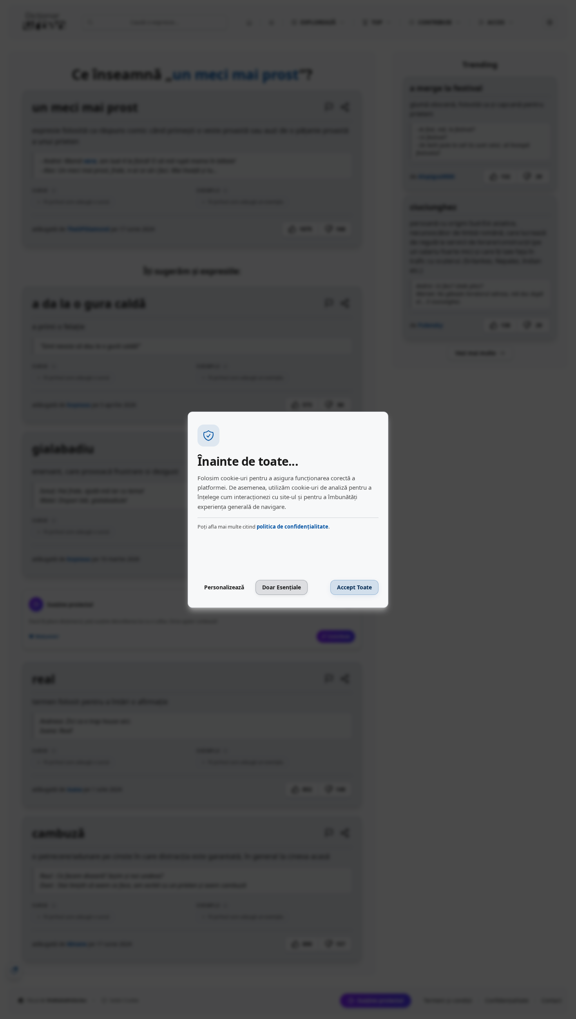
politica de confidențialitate (292, 526)
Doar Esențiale (281, 587)
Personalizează (224, 587)
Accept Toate (354, 587)
